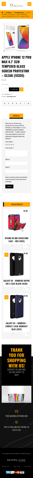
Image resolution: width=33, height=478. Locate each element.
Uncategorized (11, 96)
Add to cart (15, 89)
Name (7, 159)
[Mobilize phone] (16, 5)
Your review (9, 148)
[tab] (16, 116)
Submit (9, 186)
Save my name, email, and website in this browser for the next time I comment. (16, 179)
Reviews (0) (16, 116)
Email (7, 167)
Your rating (9, 142)
